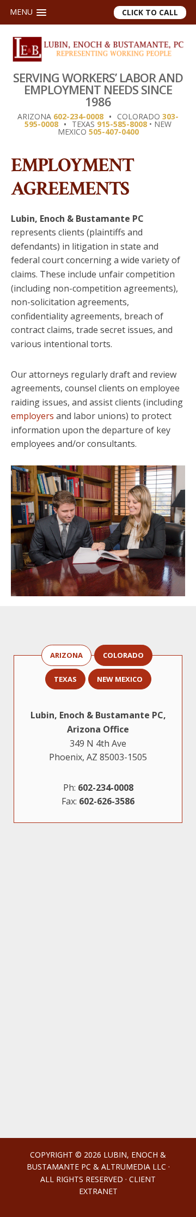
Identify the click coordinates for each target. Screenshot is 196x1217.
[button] (28, 12)
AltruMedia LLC (133, 1166)
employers (32, 416)
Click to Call (150, 12)
